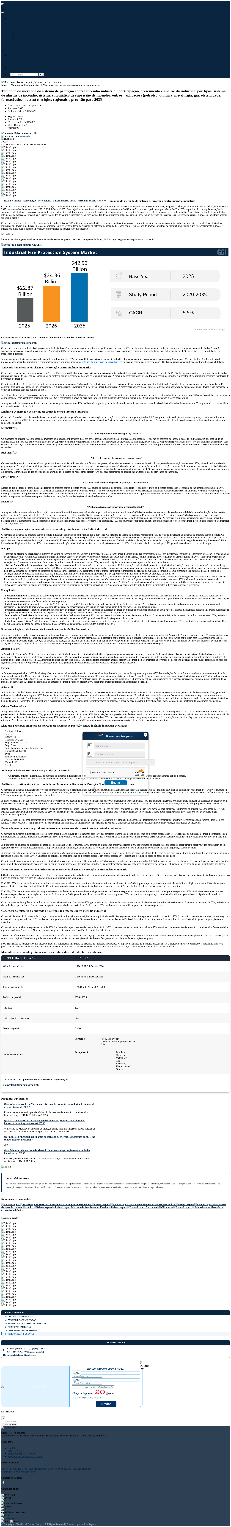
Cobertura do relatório (22, 1330)
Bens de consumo (26, 49)
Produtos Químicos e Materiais (33, 43)
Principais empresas (19, 1327)
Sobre (13, 62)
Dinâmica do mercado (20, 1316)
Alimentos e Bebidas (27, 32)
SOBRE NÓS (15, 1450)
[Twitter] (3, 1482)
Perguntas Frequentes (21, 1334)
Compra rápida (21, 136)
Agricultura (23, 41)
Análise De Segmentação (22, 1320)
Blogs (13, 55)
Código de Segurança (83, 1393)
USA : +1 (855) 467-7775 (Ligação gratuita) (27, 8)
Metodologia (44, 200)
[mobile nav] (2, 12)
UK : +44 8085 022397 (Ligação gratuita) (72, 8)
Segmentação (29, 200)
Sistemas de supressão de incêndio (99, 362)
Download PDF (9, 1424)
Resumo (8, 200)
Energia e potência (26, 35)
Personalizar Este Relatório (92, 200)
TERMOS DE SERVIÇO (21, 1453)
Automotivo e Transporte (30, 29)
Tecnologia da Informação (30, 21)
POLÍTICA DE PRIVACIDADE (25, 1456)
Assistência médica (26, 24)
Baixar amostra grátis (64, 200)
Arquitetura (23, 46)
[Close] (144, 1365)
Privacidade (134, 790)
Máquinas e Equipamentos (31, 26)
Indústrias (15, 18)
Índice (17, 200)
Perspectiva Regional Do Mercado (27, 1323)
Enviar (115, 782)
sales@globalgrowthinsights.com (21, 1355)
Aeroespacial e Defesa (28, 38)
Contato (14, 68)
